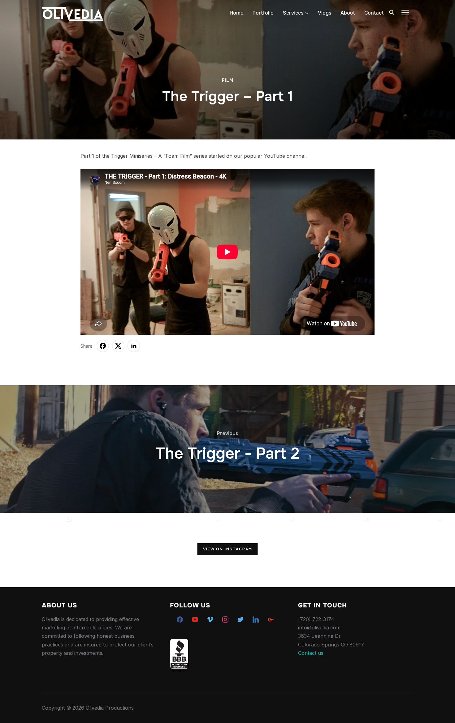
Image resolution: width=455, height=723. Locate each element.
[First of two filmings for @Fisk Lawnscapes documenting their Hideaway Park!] (111, 550)
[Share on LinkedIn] (134, 346)
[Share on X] (118, 346)
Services (293, 13)
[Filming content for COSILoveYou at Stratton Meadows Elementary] (260, 550)
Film (227, 80)
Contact (374, 13)
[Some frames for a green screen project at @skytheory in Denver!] (334, 550)
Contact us (310, 653)
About (347, 13)
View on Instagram (227, 549)
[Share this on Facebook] (103, 346)
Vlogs (324, 13)
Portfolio (263, 13)
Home (236, 13)
